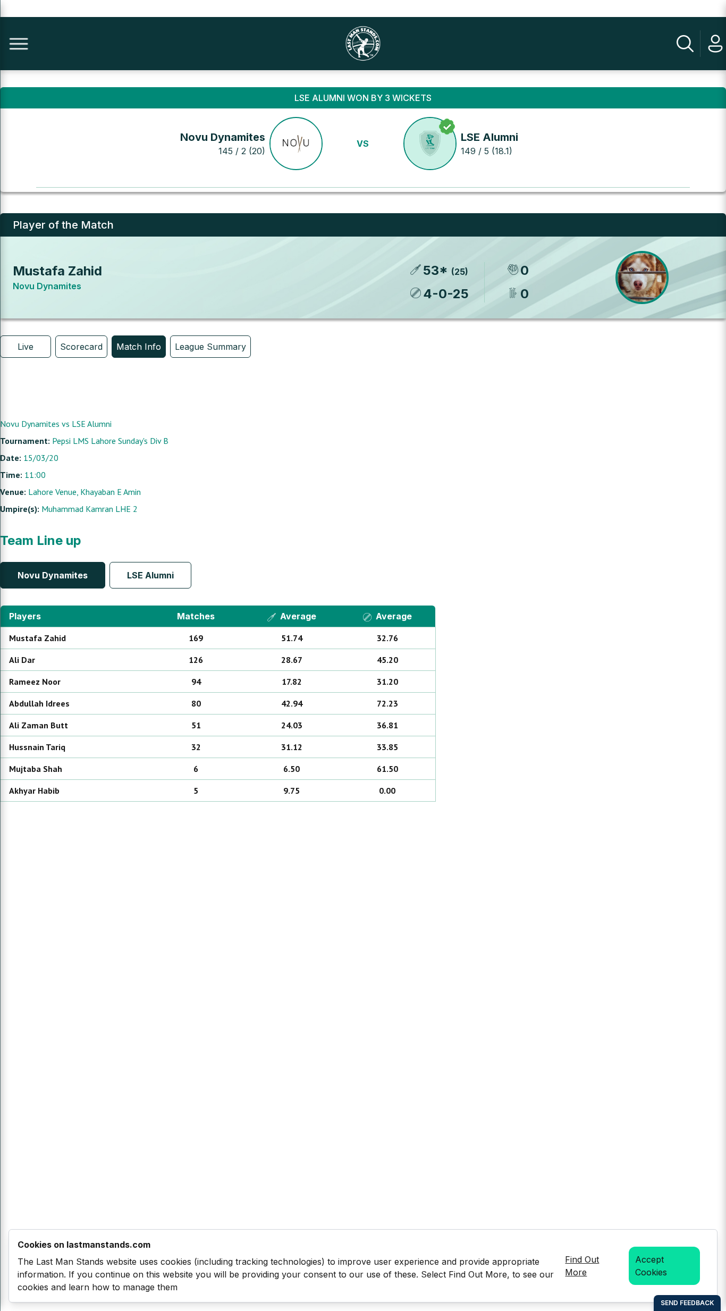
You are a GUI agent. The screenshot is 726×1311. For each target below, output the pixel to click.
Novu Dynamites (222, 137)
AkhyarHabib (34, 790)
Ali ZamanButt (38, 725)
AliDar (22, 659)
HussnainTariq (37, 747)
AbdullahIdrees (39, 703)
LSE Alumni (489, 137)
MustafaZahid (37, 638)
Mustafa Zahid (57, 271)
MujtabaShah (35, 768)
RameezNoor (35, 681)
